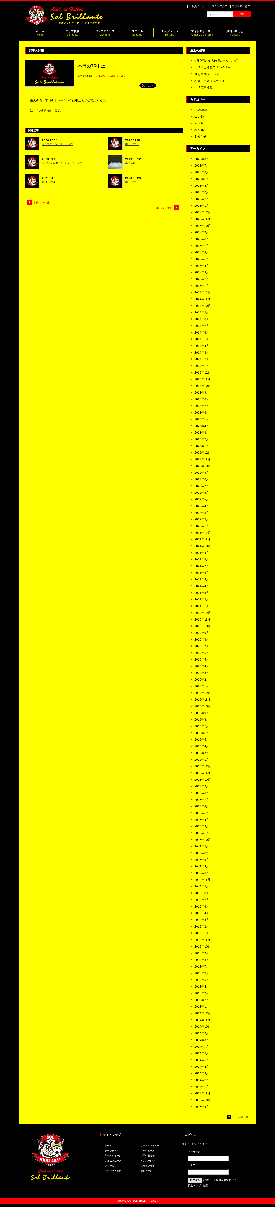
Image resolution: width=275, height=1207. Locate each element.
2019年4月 (201, 746)
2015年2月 (201, 1000)
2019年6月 (201, 733)
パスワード (194, 1165)
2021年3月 (201, 592)
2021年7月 (201, 566)
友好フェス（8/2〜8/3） (210, 80)
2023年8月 (201, 399)
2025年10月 (202, 225)
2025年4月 (201, 265)
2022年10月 (202, 466)
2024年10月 (202, 305)
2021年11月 (202, 539)
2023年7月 (201, 406)
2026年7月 (201, 165)
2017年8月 (201, 853)
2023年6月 (201, 412)
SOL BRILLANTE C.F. (145, 1200)
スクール (137, 32)
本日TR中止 (132, 144)
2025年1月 (201, 285)
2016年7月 (201, 899)
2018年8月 (201, 793)
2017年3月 (201, 873)
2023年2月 (201, 439)
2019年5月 (201, 739)
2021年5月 (201, 579)
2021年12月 (202, 532)
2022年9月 (201, 472)
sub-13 (100, 76)
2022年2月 (201, 519)
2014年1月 (201, 1086)
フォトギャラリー (202, 32)
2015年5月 (201, 980)
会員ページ (198, 6)
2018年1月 (201, 833)
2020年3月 (201, 673)
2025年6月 (201, 252)
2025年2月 (201, 279)
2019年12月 (202, 693)
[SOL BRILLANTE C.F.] (64, 24)
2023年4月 (201, 426)
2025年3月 (201, 272)
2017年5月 (201, 859)
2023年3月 (201, 432)
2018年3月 (201, 826)
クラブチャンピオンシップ (57, 144)
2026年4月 (201, 185)
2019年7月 (201, 726)
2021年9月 (201, 552)
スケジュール (169, 32)
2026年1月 (201, 205)
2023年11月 (202, 379)
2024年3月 (201, 352)
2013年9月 (201, 1106)
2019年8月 (201, 719)
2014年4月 (201, 1066)
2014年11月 (202, 1020)
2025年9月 (201, 232)
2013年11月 (202, 1093)
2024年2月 (201, 359)
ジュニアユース (105, 32)
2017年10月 (202, 839)
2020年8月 (201, 639)
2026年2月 (201, 199)
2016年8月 (201, 893)
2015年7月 (201, 966)
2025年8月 (201, 239)
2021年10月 (202, 546)
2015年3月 (201, 993)
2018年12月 (202, 766)
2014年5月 (201, 1060)
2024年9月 (201, 312)
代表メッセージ (113, 1155)
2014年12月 (202, 1013)
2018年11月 (202, 773)
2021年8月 (201, 559)
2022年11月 (202, 459)
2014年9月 (201, 1033)
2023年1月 (201, 446)
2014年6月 (201, 1053)
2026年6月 (201, 172)
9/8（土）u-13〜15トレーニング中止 (63, 163)
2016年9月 (201, 886)
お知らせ (200, 136)
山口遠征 (130, 163)
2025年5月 (201, 259)
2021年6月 (201, 572)
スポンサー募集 (241, 6)
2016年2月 (201, 926)
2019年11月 (202, 699)
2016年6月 (201, 906)
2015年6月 (201, 973)
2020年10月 (202, 626)
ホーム (40, 32)
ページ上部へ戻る (240, 1116)
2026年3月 (201, 192)
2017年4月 (201, 866)
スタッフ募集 (219, 6)
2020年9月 (201, 633)
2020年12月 (202, 612)
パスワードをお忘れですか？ (220, 1180)
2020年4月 (201, 666)
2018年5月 (201, 813)
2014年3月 (201, 1073)
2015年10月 (202, 946)
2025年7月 (201, 245)
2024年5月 (201, 339)
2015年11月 (202, 940)
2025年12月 (202, 212)
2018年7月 (201, 799)
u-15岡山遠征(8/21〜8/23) (212, 67)
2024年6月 (201, 332)
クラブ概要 (72, 32)
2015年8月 (201, 960)
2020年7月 (201, 646)
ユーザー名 (194, 1151)
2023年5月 (201, 419)
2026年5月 (201, 179)
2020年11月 (202, 619)
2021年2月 (201, 599)
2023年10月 (202, 386)
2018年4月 (201, 819)
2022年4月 (201, 506)
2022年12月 (202, 452)
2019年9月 (201, 713)
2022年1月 (201, 526)
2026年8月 (201, 159)
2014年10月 (202, 1026)
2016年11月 (202, 879)
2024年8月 (201, 319)
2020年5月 (201, 659)
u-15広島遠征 (203, 87)
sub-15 (120, 76)
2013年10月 (202, 1100)
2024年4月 (201, 346)
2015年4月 (201, 986)
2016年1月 (201, 933)
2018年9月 (201, 786)
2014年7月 (201, 1046)
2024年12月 (202, 292)
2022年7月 (201, 486)
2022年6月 (201, 492)
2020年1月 (201, 686)
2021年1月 (201, 606)
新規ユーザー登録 (198, 1185)
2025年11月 (202, 219)
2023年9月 (201, 392)
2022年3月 (201, 512)
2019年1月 (201, 759)
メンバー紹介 (148, 1160)
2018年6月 (201, 806)
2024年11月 (202, 299)
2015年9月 (201, 953)
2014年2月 (201, 1080)
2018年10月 (202, 779)
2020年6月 (201, 653)
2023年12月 (202, 372)
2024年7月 (201, 325)
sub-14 (110, 76)
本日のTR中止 (41, 202)
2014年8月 (201, 1040)
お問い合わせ (234, 32)
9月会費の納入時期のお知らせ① (216, 60)
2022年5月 (201, 499)
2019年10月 (202, 706)
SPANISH (200, 110)
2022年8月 (201, 479)
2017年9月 (201, 846)
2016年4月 (201, 913)
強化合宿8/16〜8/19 (208, 74)
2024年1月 (201, 366)
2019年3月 (201, 753)
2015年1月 (201, 1006)
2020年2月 (201, 679)
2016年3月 (201, 920)
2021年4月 (201, 586)
